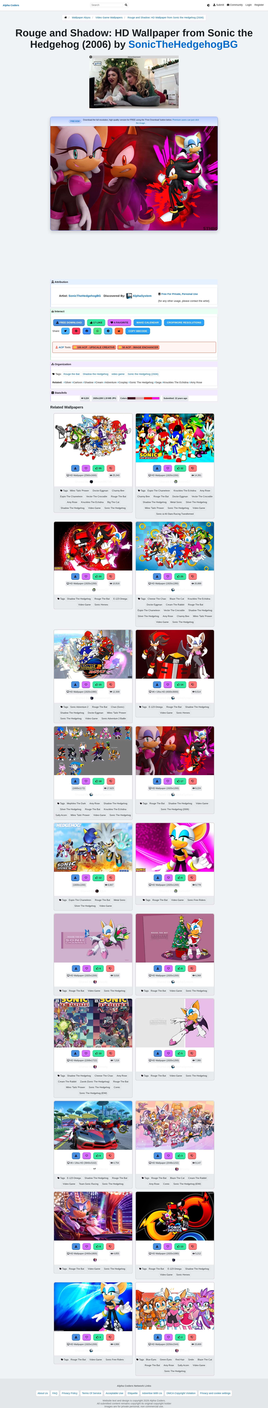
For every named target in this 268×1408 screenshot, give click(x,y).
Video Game (94, 508)
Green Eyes (166, 1359)
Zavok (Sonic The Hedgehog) (94, 1081)
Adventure (110, 382)
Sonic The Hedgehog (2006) (175, 809)
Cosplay (122, 382)
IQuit (103, 891)
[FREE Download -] (158, 1337)
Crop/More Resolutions (184, 322)
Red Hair (179, 1359)
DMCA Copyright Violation (181, 1393)
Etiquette (133, 1393)
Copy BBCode (137, 331)
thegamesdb (102, 698)
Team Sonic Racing (88, 1184)
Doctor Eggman (100, 490)
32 (181, 468)
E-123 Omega (120, 599)
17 (181, 781)
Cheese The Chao (157, 599)
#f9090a (148, 398)
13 (181, 1246)
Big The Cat (113, 502)
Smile (191, 1359)
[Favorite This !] (168, 1337)
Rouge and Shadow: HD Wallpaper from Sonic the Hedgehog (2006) (166, 17)
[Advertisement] (134, 254)
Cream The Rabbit (175, 604)
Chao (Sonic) (117, 707)
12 (99, 877)
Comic (117, 1087)
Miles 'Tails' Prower (79, 490)
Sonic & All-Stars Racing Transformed (175, 514)
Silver (68, 382)
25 (181, 576)
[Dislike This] (192, 1337)
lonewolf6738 (103, 481)
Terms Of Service (91, 1393)
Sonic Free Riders (196, 900)
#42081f (131, 398)
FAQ (54, 1393)
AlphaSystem (142, 295)
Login (249, 4)
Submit (220, 4)
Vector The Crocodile (96, 496)
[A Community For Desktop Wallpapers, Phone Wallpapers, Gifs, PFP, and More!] (65, 17)
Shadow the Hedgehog (95, 374)
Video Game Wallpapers (109, 17)
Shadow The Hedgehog (72, 508)
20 (99, 576)
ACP (61, 347)
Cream (99, 382)
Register (259, 4)
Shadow (88, 382)
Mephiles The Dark (76, 803)
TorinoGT (184, 481)
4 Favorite (120, 322)
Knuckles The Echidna (175, 382)
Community (236, 4)
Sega (158, 382)
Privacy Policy (69, 1393)
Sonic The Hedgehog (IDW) (93, 1093)
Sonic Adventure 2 (79, 707)
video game (118, 374)
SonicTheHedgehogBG (183, 44)
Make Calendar (148, 322)
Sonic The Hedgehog (141, 382)
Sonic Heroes (101, 604)
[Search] (126, 5)
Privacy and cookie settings (215, 1393)
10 (99, 1053)
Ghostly (103, 981)
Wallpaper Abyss (81, 17)
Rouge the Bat (72, 374)
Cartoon (77, 382)
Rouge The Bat (118, 496)
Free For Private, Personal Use (179, 294)
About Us (43, 1393)
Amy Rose (195, 382)
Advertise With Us (152, 1393)
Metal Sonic (176, 502)
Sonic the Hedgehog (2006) (143, 374)
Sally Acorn (61, 815)
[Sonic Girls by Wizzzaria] (175, 1330)
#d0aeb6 (139, 398)
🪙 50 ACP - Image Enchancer (138, 347)
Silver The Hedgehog (196, 502)
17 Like (97, 322)
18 (99, 781)
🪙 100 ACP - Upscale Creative (94, 347)
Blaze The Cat (177, 599)
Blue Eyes (151, 1359)
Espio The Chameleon (71, 496)
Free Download (70, 322)
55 (99, 468)
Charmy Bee (118, 490)
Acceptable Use (114, 1393)
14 (181, 684)
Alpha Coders (11, 5)
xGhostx (102, 1169)
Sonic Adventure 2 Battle (113, 718)
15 (99, 684)
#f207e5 (155, 398)
